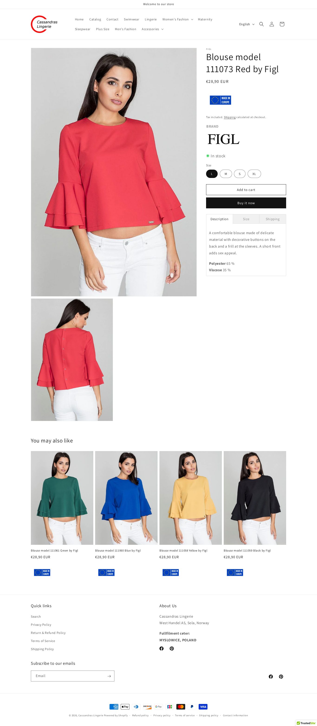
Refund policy (140, 715)
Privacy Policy (41, 624)
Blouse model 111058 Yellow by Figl (183, 550)
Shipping (230, 117)
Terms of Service (43, 641)
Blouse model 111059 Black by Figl (247, 550)
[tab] (219, 219)
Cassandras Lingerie (90, 715)
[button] (177, 19)
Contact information (235, 715)
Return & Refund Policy (48, 632)
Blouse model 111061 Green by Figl (54, 550)
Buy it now (246, 203)
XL (254, 174)
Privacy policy (162, 715)
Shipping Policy (42, 649)
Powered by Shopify (116, 715)
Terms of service (184, 715)
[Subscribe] (109, 676)
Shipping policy (208, 715)
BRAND (212, 126)
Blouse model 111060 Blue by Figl (118, 550)
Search (36, 616)
